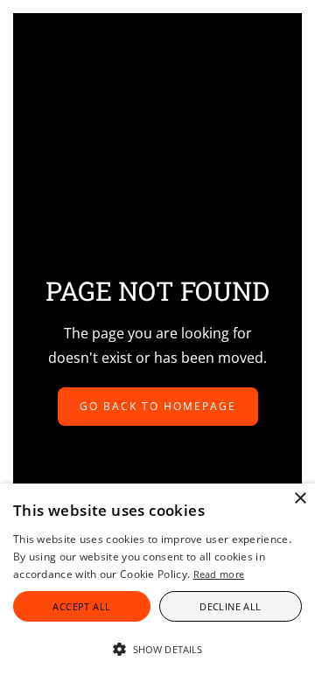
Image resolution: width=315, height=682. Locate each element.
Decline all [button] (230, 606)
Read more (219, 574)
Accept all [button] (81, 606)
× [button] (299, 498)
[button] (157, 649)
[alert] (157, 583)
